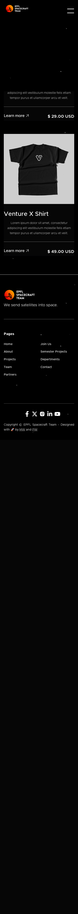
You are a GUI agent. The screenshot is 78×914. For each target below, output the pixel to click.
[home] (17, 8)
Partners (10, 374)
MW (22, 429)
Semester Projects (54, 351)
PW (34, 429)
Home (8, 344)
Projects (10, 359)
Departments (50, 359)
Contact (46, 367)
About (8, 351)
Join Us (46, 344)
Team (8, 367)
